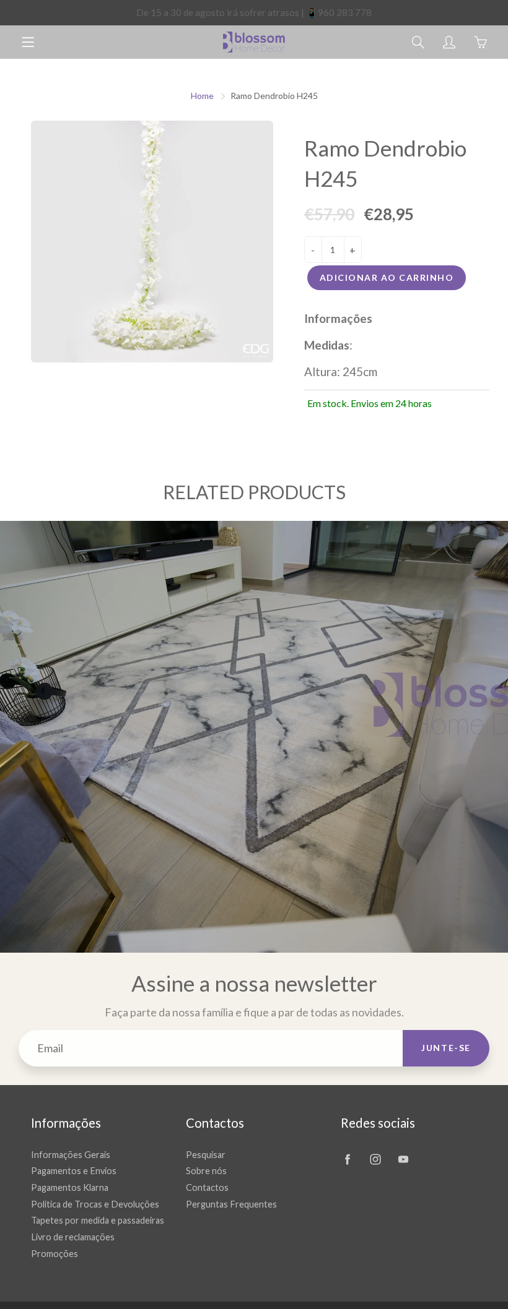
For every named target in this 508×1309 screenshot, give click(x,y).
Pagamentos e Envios (73, 1170)
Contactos (207, 1187)
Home (202, 95)
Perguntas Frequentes (231, 1204)
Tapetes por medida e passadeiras (97, 1220)
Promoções (54, 1253)
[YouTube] (403, 1159)
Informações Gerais (70, 1154)
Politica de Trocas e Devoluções (95, 1204)
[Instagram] (375, 1159)
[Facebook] (347, 1159)
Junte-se (446, 1047)
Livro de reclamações (73, 1237)
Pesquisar (206, 1154)
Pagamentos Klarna (69, 1187)
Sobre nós (206, 1170)
